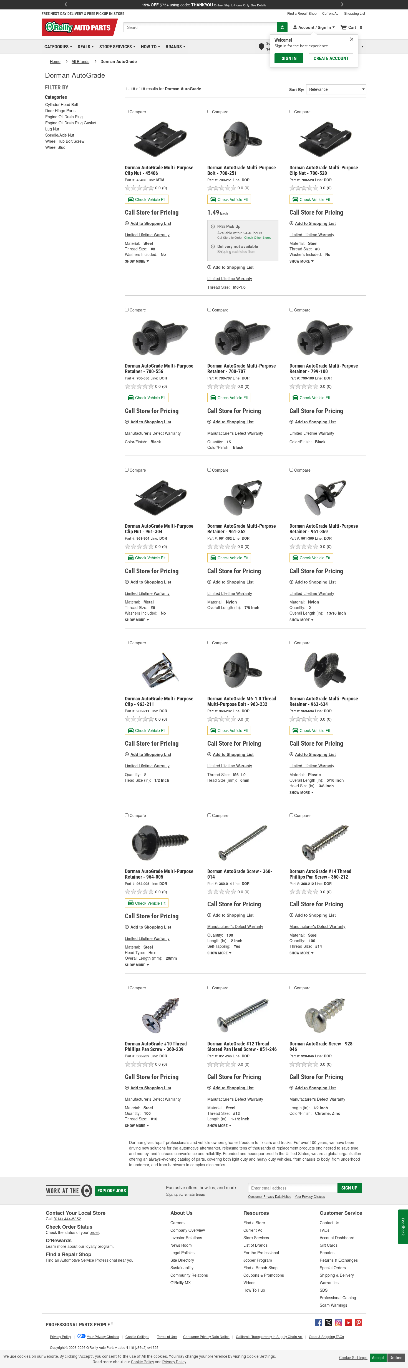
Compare (138, 111)
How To (148, 46)
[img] (351, 39)
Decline (396, 1358)
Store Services (114, 46)
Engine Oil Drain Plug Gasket (70, 122)
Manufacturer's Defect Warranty (153, 433)
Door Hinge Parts (60, 110)
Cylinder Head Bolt (61, 104)
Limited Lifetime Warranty (147, 234)
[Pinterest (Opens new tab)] (358, 1322)
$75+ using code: (204, 4)
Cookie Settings (353, 1358)
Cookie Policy (142, 1362)
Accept (378, 1358)
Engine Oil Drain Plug (64, 116)
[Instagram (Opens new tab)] (338, 1322)
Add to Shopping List (150, 223)
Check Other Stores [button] (257, 237)
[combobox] (200, 27)
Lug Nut (52, 129)
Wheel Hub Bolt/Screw (64, 141)
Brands (173, 46)
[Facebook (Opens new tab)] (318, 1322)
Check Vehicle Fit (150, 199)
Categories (55, 46)
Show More (135, 261)
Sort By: (296, 89)
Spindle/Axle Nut (59, 135)
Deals (83, 46)
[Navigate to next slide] (342, 5)
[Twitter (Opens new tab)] (328, 1322)
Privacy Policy (174, 1362)
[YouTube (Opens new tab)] (348, 1322)
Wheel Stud (55, 147)
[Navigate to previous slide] (65, 5)
